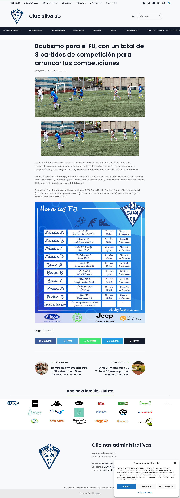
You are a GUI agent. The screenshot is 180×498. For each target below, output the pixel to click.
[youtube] (153, 3)
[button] (175, 463)
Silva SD (48, 331)
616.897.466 (109, 466)
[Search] (160, 16)
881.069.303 (107, 463)
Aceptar (126, 486)
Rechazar (146, 486)
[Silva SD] (16, 16)
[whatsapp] (163, 3)
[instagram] (158, 3)
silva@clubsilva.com (111, 470)
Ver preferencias (167, 486)
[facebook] (144, 3)
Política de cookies (145, 492)
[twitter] (149, 3)
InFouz (97, 493)
